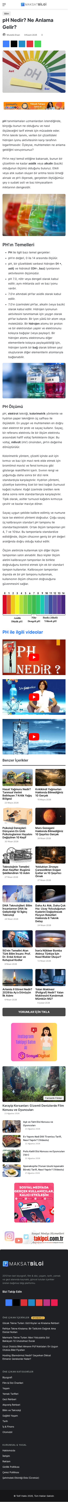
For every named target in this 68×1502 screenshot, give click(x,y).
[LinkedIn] (22, 44)
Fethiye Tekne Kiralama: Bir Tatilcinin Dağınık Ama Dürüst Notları (29, 1330)
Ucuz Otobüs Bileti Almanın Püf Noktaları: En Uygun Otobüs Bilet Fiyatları (30, 1348)
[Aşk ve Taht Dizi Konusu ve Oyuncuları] (11, 1126)
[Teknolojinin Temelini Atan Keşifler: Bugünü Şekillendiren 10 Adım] (17, 855)
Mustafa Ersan (13, 35)
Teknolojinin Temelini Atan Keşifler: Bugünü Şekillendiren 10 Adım (16, 870)
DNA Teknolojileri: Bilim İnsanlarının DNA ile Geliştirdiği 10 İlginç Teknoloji (17, 910)
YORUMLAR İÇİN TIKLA (34, 1012)
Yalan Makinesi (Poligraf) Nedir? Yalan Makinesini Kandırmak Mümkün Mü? (49, 994)
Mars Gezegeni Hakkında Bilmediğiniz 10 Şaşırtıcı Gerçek (49, 831)
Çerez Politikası (10, 1472)
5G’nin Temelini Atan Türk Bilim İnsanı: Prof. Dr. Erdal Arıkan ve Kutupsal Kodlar (16, 955)
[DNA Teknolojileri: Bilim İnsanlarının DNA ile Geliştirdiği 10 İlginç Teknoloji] (17, 893)
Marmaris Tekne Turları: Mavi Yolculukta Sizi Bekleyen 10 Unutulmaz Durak (26, 1339)
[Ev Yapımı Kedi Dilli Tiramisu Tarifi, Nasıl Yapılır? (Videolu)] (11, 1141)
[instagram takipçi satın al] (34, 1237)
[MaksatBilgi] (34, 4)
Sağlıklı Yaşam (10, 1415)
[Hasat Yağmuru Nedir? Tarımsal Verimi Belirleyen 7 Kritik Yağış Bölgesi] (17, 777)
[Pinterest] (30, 44)
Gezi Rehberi (9, 1399)
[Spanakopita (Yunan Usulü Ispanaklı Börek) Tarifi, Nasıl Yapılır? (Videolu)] (11, 1170)
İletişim (6, 1455)
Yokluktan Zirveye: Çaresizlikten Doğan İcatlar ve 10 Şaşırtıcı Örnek (48, 871)
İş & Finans (8, 1426)
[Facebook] (6, 44)
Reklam (6, 1461)
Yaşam (6, 1388)
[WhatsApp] (37, 44)
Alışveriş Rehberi (11, 1404)
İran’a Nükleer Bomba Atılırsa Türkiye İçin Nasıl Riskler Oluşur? (48, 953)
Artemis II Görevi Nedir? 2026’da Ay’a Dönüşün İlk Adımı (17, 992)
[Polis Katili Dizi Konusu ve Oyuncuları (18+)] (11, 1156)
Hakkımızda (8, 1450)
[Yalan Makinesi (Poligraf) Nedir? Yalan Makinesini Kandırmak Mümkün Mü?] (50, 977)
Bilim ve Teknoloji (11, 1410)
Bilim (6, 13)
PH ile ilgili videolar (22, 632)
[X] (14, 44)
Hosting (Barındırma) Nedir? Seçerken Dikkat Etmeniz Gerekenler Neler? (26, 1357)
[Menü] (4, 5)
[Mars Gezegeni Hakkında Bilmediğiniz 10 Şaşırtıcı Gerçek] (50, 816)
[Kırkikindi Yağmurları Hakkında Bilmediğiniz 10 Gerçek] (50, 777)
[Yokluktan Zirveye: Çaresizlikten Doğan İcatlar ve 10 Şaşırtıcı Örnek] (50, 855)
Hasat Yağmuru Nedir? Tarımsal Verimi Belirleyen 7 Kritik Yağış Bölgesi (17, 794)
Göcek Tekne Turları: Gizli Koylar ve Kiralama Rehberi (30, 1323)
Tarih (5, 1421)
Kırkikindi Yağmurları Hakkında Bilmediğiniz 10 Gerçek (49, 792)
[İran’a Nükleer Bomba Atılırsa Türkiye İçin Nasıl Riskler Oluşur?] (50, 938)
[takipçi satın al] (34, 105)
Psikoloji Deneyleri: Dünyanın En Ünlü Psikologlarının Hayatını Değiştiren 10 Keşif (17, 832)
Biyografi (7, 1377)
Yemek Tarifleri (10, 1393)
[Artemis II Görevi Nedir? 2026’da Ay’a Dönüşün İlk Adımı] (17, 977)
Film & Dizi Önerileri (12, 1382)
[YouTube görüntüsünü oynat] (34, 657)
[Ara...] (64, 5)
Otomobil (7, 1432)
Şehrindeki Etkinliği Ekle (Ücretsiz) (20, 1477)
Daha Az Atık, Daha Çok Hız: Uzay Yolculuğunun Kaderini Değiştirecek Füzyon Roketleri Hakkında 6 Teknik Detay (50, 913)
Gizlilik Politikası (10, 1466)
